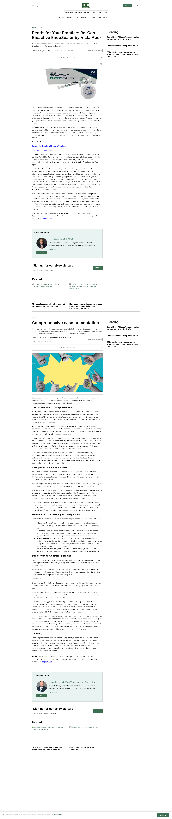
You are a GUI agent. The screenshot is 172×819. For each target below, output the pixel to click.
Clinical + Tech (72, 17)
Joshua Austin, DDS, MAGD (42, 51)
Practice (61, 17)
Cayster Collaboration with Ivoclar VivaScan (49, 146)
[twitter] (67, 57)
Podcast (92, 17)
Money (83, 17)
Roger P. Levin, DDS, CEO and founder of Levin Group (51, 338)
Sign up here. (47, 218)
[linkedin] (64, 57)
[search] (36, 5)
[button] (33, 5)
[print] (102, 57)
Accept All (163, 815)
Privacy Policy (58, 814)
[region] (86, 815)
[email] (74, 57)
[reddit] (70, 57)
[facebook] (61, 57)
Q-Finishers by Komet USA (42, 150)
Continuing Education (106, 17)
